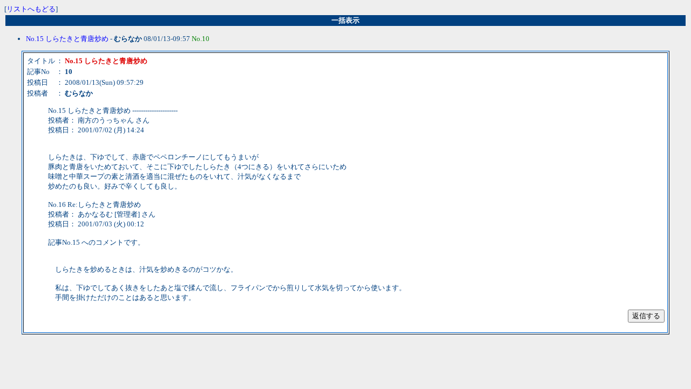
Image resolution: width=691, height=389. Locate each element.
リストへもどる (31, 9)
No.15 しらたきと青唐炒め (67, 39)
